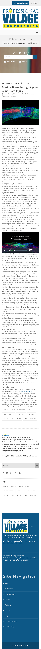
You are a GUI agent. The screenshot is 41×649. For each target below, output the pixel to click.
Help (6, 616)
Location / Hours (11, 621)
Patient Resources (18, 43)
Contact (8, 610)
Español (35, 3)
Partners (8, 605)
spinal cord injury (26, 391)
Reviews (7, 600)
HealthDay (19, 456)
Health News (11, 61)
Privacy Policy (9, 627)
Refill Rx (7, 583)
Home (6, 43)
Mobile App (9, 589)
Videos (24, 61)
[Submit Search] (35, 57)
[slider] (20, 250)
